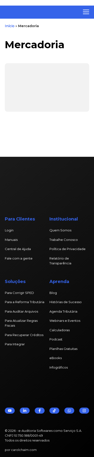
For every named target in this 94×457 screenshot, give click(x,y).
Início (9, 26)
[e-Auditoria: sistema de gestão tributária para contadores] (39, 12)
